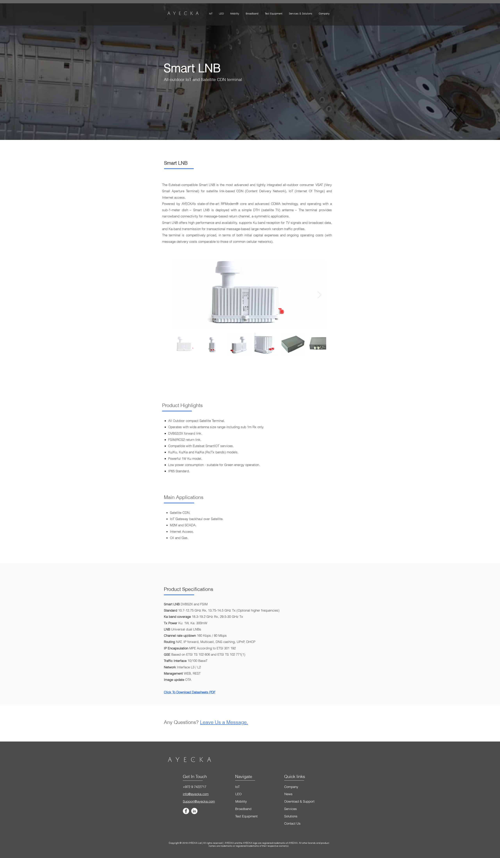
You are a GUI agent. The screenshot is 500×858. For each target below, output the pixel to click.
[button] (300, 13)
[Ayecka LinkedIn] (194, 811)
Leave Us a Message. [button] (224, 722)
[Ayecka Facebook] (186, 811)
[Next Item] (319, 295)
